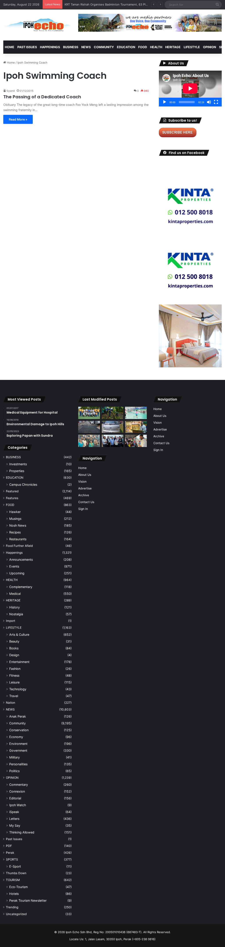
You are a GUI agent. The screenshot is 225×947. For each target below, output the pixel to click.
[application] (190, 88)
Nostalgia (16, 614)
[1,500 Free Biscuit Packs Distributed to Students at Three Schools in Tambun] (136, 441)
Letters (14, 819)
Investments (18, 464)
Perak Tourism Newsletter (28, 900)
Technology (17, 689)
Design (14, 655)
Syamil (11, 90)
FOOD (142, 47)
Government (18, 750)
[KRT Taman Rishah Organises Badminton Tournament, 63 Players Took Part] (136, 413)
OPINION (209, 47)
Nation (10, 702)
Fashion (14, 668)
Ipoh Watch (17, 805)
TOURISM (13, 880)
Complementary (20, 587)
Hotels (14, 894)
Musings (15, 518)
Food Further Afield (19, 546)
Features (12, 498)
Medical (15, 593)
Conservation (19, 730)
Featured (12, 491)
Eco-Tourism (18, 887)
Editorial (15, 798)
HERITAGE (173, 47)
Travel (13, 696)
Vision (82, 481)
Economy (16, 737)
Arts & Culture (19, 634)
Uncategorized (16, 914)
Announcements (21, 559)
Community (17, 723)
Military (14, 757)
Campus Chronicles (23, 484)
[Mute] (209, 102)
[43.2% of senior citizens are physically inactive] (136, 427)
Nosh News (17, 525)
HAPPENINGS (50, 47)
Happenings (14, 552)
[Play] (164, 102)
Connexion (17, 791)
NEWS (86, 47)
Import (10, 621)
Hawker (15, 512)
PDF (9, 846)
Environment (18, 744)
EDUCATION (126, 47)
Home (9, 47)
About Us (84, 474)
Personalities (18, 764)
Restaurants (17, 539)
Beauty (14, 641)
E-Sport (15, 866)
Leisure (14, 682)
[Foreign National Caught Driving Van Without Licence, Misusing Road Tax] (112, 427)
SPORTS (12, 859)
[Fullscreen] (216, 102)
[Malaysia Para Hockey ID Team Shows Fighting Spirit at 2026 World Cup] (89, 413)
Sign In (83, 509)
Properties (16, 471)
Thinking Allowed (21, 832)
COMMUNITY (104, 47)
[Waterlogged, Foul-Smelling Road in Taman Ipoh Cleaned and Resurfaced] (89, 427)
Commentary (18, 784)
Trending (12, 907)
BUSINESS (70, 47)
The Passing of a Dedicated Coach (42, 97)
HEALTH (156, 47)
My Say (14, 825)
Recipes (15, 532)
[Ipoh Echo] (37, 25)
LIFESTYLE (192, 47)
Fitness (14, 675)
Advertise (85, 488)
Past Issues (27, 47)
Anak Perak (17, 716)
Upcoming (16, 573)
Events (14, 566)
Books (13, 648)
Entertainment (19, 662)
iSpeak (14, 812)
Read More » (18, 119)
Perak (10, 852)
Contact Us (86, 502)
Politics (14, 771)
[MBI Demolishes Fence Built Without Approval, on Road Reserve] (112, 413)
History (14, 607)
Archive (83, 495)
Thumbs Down (16, 873)
